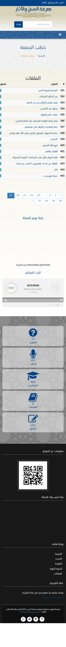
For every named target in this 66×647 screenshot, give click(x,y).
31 (39, 201)
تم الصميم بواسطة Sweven (30, 612)
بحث (18, 24)
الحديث (58, 559)
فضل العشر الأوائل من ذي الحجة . (41, 103)
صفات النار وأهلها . (49, 115)
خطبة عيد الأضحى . (48, 109)
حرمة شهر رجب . (50, 176)
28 (60, 201)
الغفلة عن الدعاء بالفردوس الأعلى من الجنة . (36, 164)
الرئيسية (41, 56)
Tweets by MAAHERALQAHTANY (33, 265)
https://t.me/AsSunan (51, 598)
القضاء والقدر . (51, 151)
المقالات (58, 574)
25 (24, 195)
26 (17, 195)
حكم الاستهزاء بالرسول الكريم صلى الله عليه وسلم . (33, 133)
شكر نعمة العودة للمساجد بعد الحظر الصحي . (36, 121)
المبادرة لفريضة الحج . (48, 90)
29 (53, 201)
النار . (55, 170)
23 (38, 195)
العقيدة (58, 564)
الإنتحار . (54, 139)
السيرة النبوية (56, 569)
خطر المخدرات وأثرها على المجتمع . (41, 127)
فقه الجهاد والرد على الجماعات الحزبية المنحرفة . (35, 157)
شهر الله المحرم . (50, 145)
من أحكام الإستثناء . (48, 96)
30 (46, 201)
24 (31, 195)
